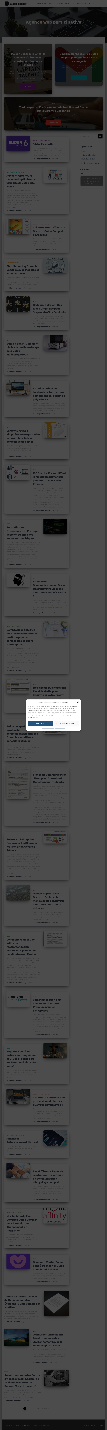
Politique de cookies (48, 728)
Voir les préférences (66, 724)
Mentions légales (60, 728)
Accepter (40, 724)
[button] (78, 702)
